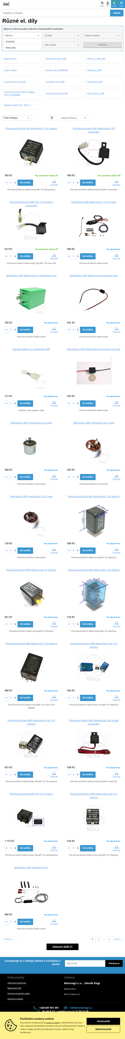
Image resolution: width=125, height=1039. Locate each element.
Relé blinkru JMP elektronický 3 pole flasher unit (31, 275)
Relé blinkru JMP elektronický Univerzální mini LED (93, 349)
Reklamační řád (14, 988)
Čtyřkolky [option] (10, 41)
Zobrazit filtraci (69, 117)
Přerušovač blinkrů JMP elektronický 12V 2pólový (31, 128)
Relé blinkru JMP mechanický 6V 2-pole (31, 422)
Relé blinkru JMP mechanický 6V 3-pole (93, 422)
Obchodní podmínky (16, 983)
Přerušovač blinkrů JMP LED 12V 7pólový (31, 793)
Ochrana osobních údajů (18, 993)
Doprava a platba (15, 998)
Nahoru (8, 939)
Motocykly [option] (11, 47)
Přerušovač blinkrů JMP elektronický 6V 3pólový (31, 569)
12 (109, 939)
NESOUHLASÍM (103, 1029)
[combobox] (22, 35)
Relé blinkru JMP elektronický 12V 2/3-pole (93, 202)
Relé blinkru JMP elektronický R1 (31, 867)
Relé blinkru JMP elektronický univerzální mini (94, 275)
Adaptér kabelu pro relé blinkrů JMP (31, 349)
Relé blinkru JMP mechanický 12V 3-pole (31, 496)
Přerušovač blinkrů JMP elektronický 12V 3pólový (94, 496)
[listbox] (22, 44)
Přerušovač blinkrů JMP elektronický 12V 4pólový (31, 643)
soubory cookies (53, 1022)
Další (117, 939)
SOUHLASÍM (103, 1021)
